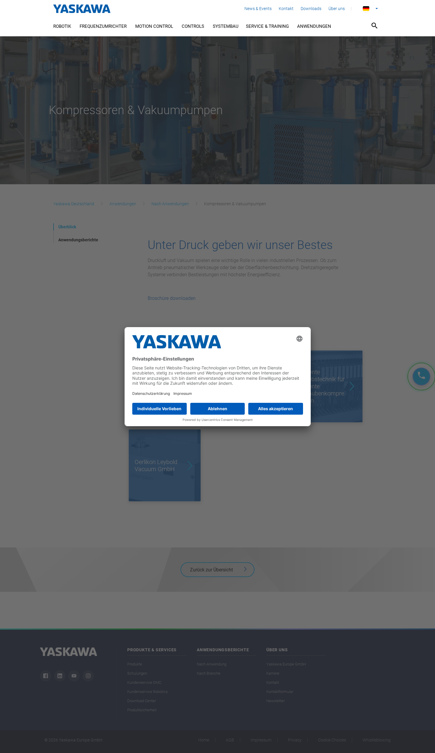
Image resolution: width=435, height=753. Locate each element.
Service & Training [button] (267, 26)
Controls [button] (193, 26)
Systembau (226, 26)
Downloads (311, 8)
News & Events (258, 8)
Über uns (336, 8)
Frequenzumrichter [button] (103, 26)
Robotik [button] (62, 26)
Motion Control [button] (154, 26)
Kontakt (286, 8)
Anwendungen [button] (314, 26)
